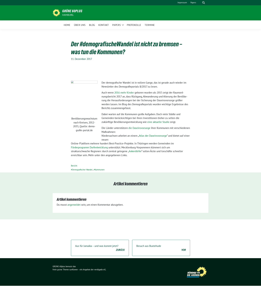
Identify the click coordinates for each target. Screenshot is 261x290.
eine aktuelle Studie (158, 122)
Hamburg (67, 14)
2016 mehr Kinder (124, 92)
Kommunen (100, 169)
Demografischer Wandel (82, 169)
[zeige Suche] (203, 2)
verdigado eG (100, 269)
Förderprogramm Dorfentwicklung (89, 147)
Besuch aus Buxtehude (161, 247)
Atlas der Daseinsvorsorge (153, 135)
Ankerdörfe (135, 151)
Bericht (74, 165)
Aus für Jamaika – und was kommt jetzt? (100, 247)
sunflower (73, 269)
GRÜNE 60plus (72, 11)
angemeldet (73, 204)
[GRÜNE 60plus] (56, 12)
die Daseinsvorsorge (139, 128)
